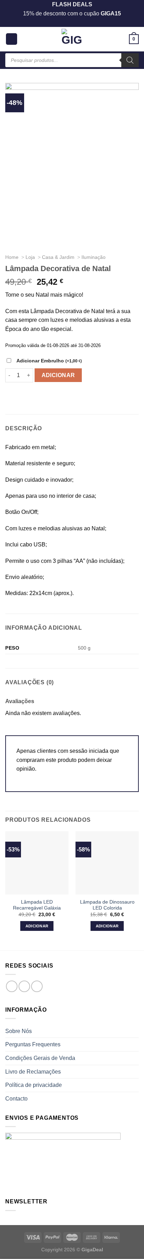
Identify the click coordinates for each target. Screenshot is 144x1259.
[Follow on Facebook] (11, 986)
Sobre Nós (18, 1031)
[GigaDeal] (72, 39)
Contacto (16, 1099)
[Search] (130, 60)
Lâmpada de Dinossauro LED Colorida (107, 905)
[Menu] (11, 39)
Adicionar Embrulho (49, 360)
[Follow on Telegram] (37, 986)
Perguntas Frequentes (32, 1044)
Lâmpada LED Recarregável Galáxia (37, 905)
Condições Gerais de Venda (40, 1058)
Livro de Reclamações (33, 1072)
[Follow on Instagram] (24, 986)
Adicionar (58, 375)
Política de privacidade (33, 1085)
